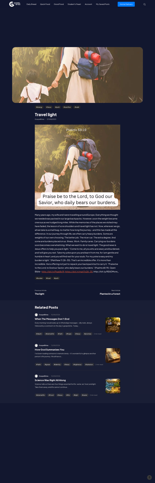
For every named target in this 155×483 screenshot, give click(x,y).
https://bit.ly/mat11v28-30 (79, 271)
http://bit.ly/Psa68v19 (53, 271)
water (85, 395)
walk (77, 107)
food (52, 395)
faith (60, 334)
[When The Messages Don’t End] (109, 324)
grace (48, 364)
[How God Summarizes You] (109, 355)
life (69, 395)
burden (40, 278)
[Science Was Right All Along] (109, 386)
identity (58, 364)
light (76, 395)
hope (69, 334)
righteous (78, 364)
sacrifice (68, 107)
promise (88, 334)
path (58, 107)
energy (39, 107)
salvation (90, 364)
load (49, 278)
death (39, 334)
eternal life (50, 334)
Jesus (49, 107)
